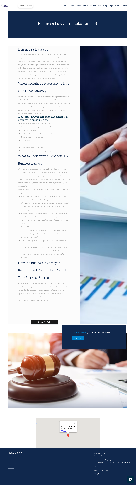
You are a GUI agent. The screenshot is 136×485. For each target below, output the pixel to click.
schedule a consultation (25, 297)
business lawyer (29, 116)
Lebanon (43, 71)
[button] (95, 5)
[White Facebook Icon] (95, 474)
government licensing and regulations (44, 150)
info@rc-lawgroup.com (107, 460)
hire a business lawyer (45, 169)
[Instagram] (98, 474)
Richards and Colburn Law (28, 283)
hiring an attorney (59, 96)
